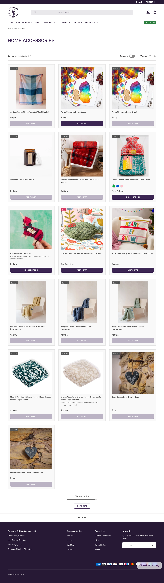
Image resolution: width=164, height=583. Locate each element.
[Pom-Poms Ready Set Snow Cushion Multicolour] (133, 229)
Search (97, 549)
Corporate (77, 22)
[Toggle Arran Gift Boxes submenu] (31, 22)
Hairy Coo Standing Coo (20, 253)
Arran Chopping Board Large (73, 112)
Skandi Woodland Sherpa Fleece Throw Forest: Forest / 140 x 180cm (30, 398)
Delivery (70, 549)
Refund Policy (100, 545)
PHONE (149, 2)
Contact (70, 540)
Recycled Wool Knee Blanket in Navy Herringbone (77, 327)
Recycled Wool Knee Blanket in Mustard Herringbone (27, 327)
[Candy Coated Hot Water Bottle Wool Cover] (133, 156)
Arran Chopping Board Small (124, 112)
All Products (90, 22)
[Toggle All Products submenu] (97, 22)
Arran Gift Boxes (23, 22)
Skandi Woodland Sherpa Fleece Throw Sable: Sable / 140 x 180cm (81, 398)
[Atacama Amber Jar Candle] (31, 156)
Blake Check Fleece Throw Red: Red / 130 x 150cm (80, 181)
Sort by (11, 56)
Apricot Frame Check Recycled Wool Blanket (29, 112)
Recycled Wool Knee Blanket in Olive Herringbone (128, 327)
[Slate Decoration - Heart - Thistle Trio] (31, 448)
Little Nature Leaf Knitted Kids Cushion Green (81, 253)
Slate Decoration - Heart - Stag (125, 397)
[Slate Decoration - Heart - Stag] (133, 373)
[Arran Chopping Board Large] (82, 88)
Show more (82, 506)
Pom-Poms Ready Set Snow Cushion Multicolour (133, 253)
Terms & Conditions (103, 536)
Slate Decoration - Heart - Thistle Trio (26, 473)
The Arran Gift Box (18, 574)
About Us (70, 536)
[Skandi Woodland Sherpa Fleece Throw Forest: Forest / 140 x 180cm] (31, 373)
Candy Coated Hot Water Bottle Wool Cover (131, 180)
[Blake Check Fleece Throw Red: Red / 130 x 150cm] (82, 156)
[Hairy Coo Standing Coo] (31, 229)
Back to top (82, 517)
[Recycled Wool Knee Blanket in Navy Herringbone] (82, 302)
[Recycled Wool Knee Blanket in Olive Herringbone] (133, 302)
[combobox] (82, 12)
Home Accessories (19, 28)
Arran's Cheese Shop (44, 22)
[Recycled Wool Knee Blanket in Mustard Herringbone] (31, 302)
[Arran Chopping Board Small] (133, 88)
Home (10, 22)
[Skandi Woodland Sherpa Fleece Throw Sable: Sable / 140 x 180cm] (82, 373)
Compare (124, 56)
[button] (155, 12)
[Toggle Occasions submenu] (69, 22)
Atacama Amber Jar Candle (22, 180)
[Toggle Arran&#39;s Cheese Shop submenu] (54, 22)
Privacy (97, 540)
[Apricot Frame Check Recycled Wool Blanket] (31, 88)
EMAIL (139, 2)
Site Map (70, 545)
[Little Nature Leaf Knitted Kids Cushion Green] (82, 229)
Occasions (63, 22)
